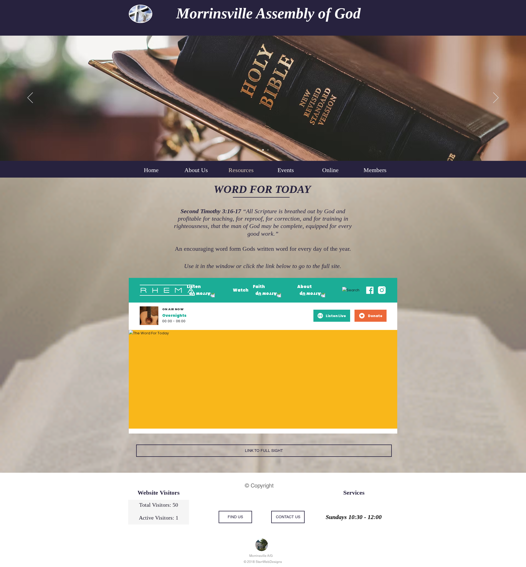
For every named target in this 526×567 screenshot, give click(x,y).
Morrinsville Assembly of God (268, 13)
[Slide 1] (258, 150)
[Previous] (30, 98)
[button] (330, 170)
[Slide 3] (268, 150)
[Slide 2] (263, 150)
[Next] (496, 98)
